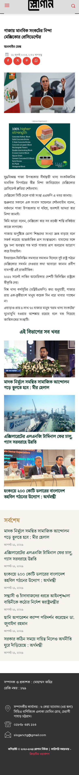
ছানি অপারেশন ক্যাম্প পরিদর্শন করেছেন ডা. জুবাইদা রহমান (39, 621)
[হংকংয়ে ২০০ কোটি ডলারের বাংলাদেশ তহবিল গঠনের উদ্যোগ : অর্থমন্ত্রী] (39, 467)
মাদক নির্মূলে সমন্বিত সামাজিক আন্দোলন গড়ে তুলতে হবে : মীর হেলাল (36, 385)
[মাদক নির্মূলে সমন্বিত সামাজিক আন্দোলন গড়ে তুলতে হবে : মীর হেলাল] (39, 359)
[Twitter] (17, 61)
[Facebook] (8, 61)
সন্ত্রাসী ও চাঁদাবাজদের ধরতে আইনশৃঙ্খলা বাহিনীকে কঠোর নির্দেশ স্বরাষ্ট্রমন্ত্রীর (37, 599)
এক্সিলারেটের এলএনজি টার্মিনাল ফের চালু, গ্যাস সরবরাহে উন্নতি (38, 439)
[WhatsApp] (36, 61)
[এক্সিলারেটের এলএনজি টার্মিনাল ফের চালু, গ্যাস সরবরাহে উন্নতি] (39, 413)
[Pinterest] (27, 61)
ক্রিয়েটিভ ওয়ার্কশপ (39, 754)
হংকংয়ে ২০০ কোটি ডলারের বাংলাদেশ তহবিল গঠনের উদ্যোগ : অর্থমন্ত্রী (34, 494)
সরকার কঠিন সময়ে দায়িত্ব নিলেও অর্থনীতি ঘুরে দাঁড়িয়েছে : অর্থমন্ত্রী (38, 642)
